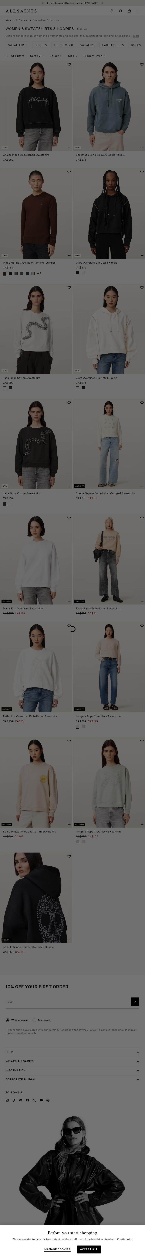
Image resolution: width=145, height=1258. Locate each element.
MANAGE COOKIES (57, 1249)
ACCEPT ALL (89, 1249)
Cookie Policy (125, 1239)
